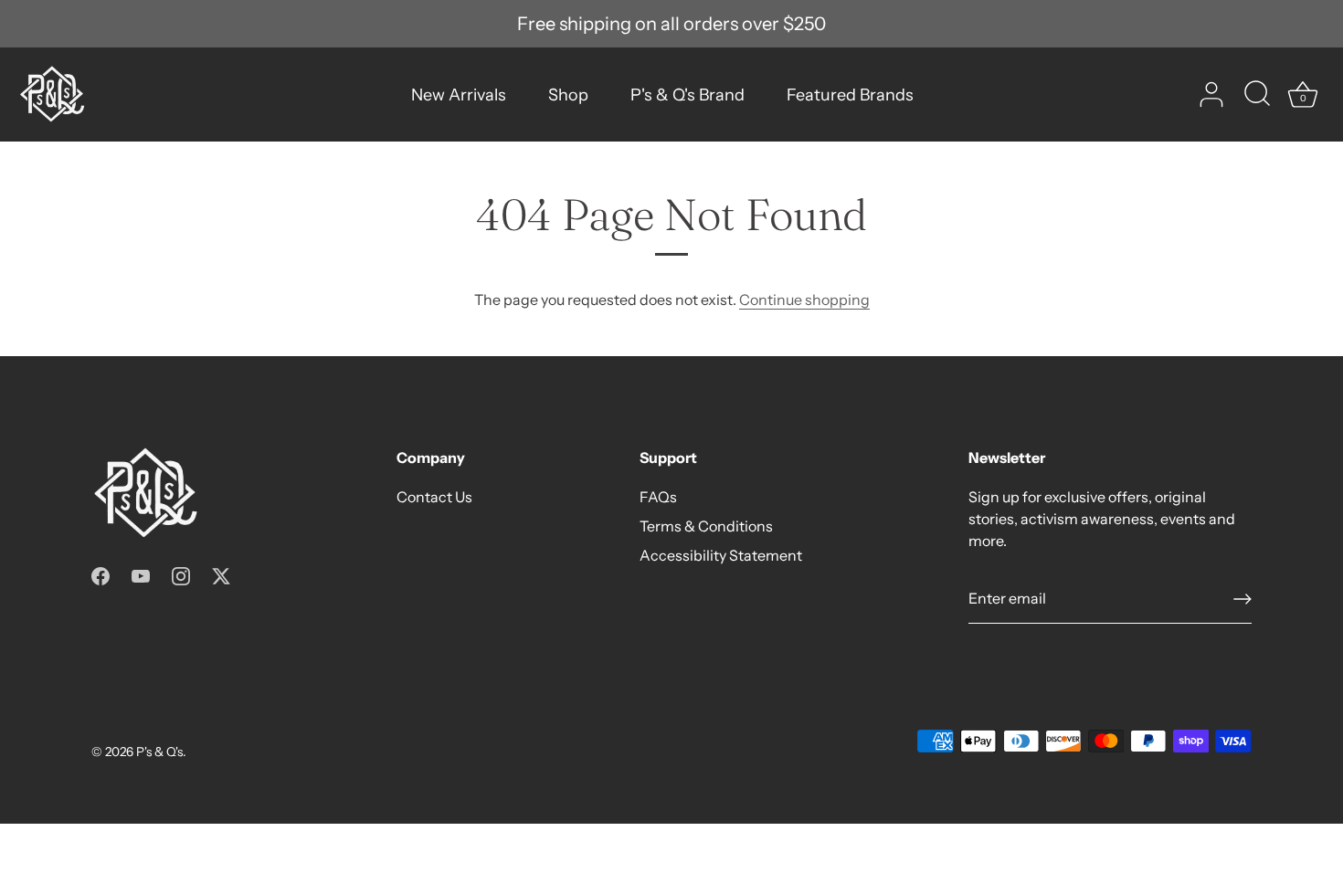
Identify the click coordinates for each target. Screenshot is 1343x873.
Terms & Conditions (706, 526)
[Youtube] (141, 574)
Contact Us (434, 497)
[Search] (1257, 95)
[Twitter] (221, 574)
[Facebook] (100, 574)
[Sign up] (1242, 599)
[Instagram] (181, 574)
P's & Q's (159, 751)
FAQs (658, 497)
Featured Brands (850, 95)
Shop (568, 95)
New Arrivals (458, 95)
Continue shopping (804, 299)
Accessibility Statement (721, 555)
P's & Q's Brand (687, 95)
